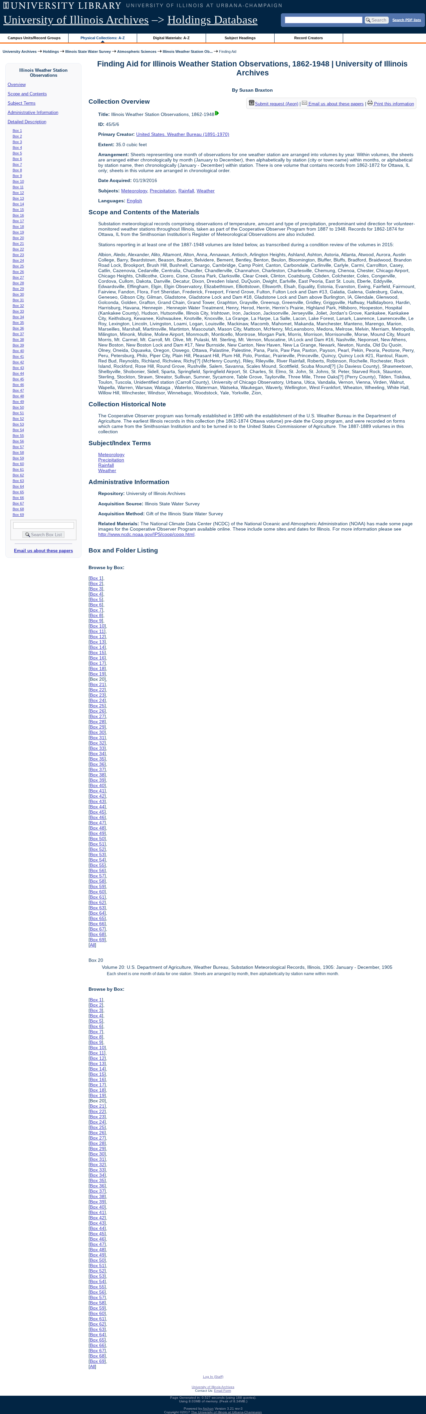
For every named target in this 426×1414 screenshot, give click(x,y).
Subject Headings (240, 38)
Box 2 (17, 136)
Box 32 (18, 306)
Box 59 (18, 458)
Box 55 (18, 436)
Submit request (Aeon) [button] (276, 103)
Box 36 (18, 328)
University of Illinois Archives (76, 19)
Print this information (393, 103)
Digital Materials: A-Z (171, 38)
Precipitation (163, 190)
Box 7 (17, 164)
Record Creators (308, 38)
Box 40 (18, 351)
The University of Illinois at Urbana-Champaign (226, 1412)
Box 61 (18, 469)
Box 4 (17, 148)
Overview (17, 84)
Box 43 (18, 368)
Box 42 (18, 362)
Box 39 (18, 345)
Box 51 (18, 413)
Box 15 (18, 210)
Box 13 (18, 198)
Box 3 (17, 142)
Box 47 (18, 390)
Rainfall (186, 190)
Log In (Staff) (213, 1376)
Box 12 (18, 193)
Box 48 (18, 396)
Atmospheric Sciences (136, 51)
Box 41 (18, 356)
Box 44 (18, 373)
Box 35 (18, 323)
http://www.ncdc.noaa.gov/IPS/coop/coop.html (146, 534)
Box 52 (18, 419)
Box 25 (18, 266)
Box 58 (18, 452)
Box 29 (18, 289)
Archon (208, 1408)
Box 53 (18, 424)
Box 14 (18, 204)
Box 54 (18, 430)
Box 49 (18, 402)
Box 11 (18, 187)
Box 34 (18, 317)
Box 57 (18, 447)
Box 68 (18, 509)
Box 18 (18, 227)
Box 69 (18, 515)
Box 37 (18, 334)
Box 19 (18, 232)
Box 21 (18, 244)
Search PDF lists (406, 20)
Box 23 (18, 255)
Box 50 (18, 407)
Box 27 (18, 277)
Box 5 (17, 153)
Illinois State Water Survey (88, 51)
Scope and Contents (27, 93)
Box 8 (17, 170)
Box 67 (18, 503)
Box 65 (18, 492)
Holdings (51, 51)
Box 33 (18, 311)
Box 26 (18, 272)
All (92, 945)
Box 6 (17, 159)
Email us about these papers (43, 550)
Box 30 (18, 294)
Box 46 (18, 385)
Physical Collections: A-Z (103, 38)
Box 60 (18, 464)
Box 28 (18, 283)
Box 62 (18, 475)
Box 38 (18, 340)
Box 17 (18, 221)
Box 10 (18, 181)
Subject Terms (22, 103)
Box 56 (18, 441)
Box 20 (18, 238)
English (134, 200)
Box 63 (18, 481)
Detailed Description (27, 121)
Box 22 (18, 249)
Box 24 (18, 260)
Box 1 (17, 131)
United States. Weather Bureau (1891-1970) (182, 134)
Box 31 (18, 300)
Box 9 (17, 176)
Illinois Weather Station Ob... (188, 51)
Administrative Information (33, 112)
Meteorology (134, 190)
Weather (206, 190)
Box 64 (18, 486)
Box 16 (18, 215)
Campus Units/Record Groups (34, 38)
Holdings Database (212, 19)
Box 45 (18, 379)
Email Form (222, 1390)
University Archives (20, 51)
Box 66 (18, 498)
